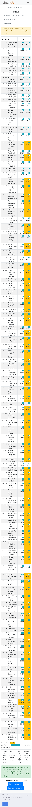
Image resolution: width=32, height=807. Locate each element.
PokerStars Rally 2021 (15, 7)
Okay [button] (5, 804)
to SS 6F (7, 23)
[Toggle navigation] (28, 2)
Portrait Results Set (15, 784)
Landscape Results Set (15, 788)
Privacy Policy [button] (7, 799)
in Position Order (9, 19)
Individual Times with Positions (14, 15)
